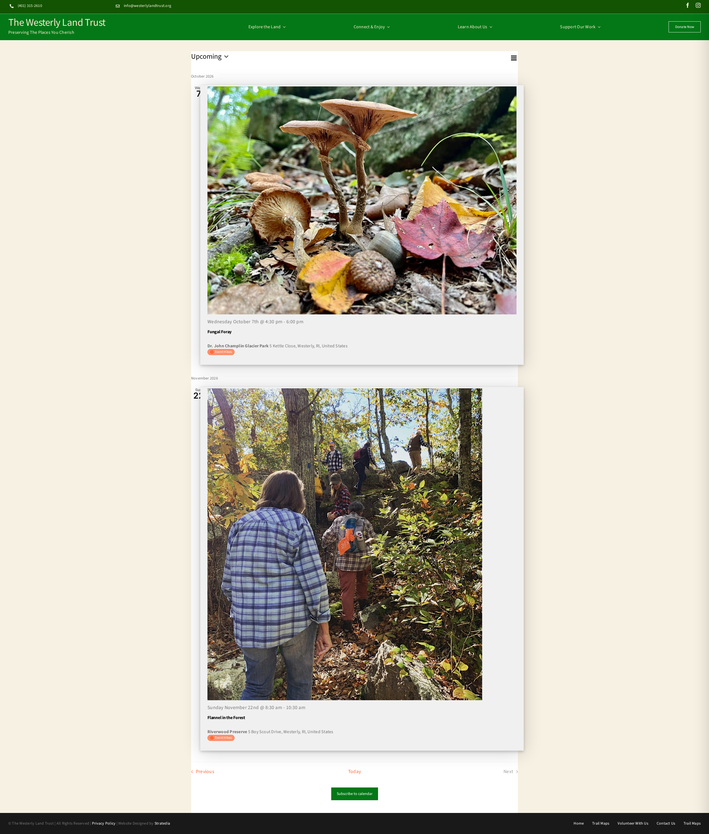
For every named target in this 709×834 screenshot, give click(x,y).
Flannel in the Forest (226, 718)
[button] (350, 63)
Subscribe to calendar (355, 794)
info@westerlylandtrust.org (147, 6)
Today (354, 772)
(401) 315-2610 (30, 6)
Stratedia (162, 823)
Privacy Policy (103, 823)
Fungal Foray (219, 332)
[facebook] (687, 5)
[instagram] (698, 5)
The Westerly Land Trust (57, 22)
